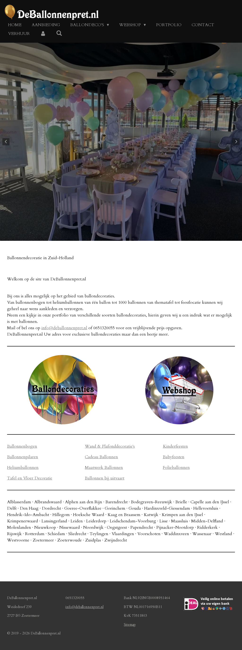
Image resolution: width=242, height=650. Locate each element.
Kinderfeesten (175, 446)
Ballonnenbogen (22, 446)
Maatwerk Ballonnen (104, 468)
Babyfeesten (173, 457)
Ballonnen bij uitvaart (104, 478)
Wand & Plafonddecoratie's (110, 446)
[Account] (43, 33)
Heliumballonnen (23, 468)
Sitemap (130, 624)
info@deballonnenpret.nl (64, 328)
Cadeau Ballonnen (101, 457)
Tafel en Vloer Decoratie (29, 478)
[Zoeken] (59, 33)
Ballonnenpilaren (22, 457)
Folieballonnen (176, 468)
